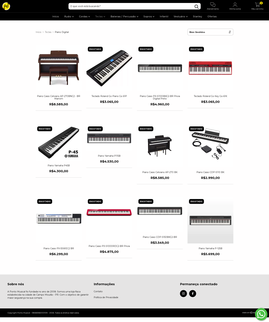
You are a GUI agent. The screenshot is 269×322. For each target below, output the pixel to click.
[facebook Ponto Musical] (192, 293)
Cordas (83, 16)
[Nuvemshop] (252, 313)
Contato (98, 291)
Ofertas (212, 16)
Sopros (148, 16)
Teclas (99, 16)
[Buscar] (196, 6)
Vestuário (180, 16)
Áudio (68, 16)
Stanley (197, 16)
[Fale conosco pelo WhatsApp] (261, 314)
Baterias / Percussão (124, 16)
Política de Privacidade (106, 297)
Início (55, 16)
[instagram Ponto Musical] (183, 293)
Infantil (164, 16)
